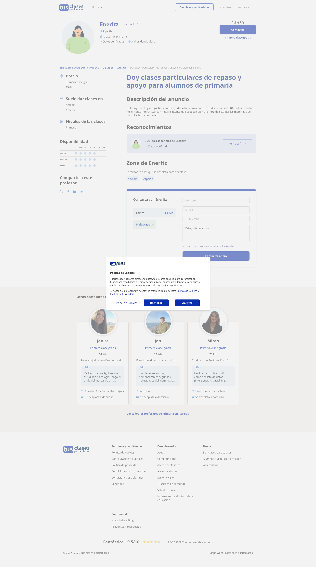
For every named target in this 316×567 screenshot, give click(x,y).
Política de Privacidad (122, 294)
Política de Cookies (187, 290)
